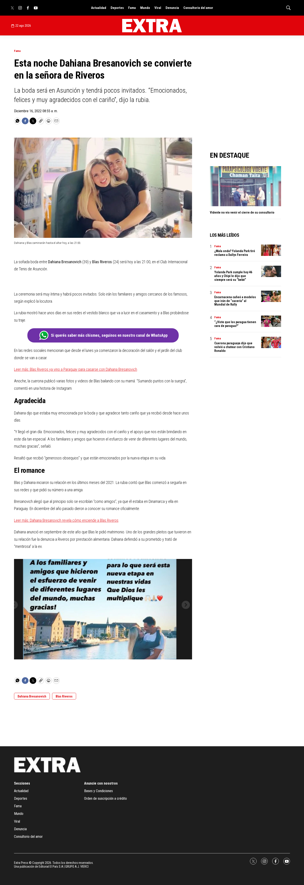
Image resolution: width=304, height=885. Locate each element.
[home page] (152, 25)
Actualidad (98, 8)
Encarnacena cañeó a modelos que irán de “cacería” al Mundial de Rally (235, 300)
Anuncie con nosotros (101, 783)
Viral (157, 8)
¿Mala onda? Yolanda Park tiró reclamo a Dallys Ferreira (234, 253)
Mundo (145, 8)
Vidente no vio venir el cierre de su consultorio (242, 212)
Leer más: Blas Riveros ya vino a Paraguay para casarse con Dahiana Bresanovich (75, 369)
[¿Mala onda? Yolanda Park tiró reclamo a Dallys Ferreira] (271, 250)
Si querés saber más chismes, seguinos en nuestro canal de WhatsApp (109, 335)
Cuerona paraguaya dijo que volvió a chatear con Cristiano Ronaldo (234, 347)
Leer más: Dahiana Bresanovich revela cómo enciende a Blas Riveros (66, 520)
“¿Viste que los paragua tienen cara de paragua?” (235, 324)
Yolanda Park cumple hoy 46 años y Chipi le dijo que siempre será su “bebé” (233, 275)
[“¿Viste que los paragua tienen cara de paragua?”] (271, 321)
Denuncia (172, 8)
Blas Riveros (64, 696)
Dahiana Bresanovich (32, 696)
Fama (132, 8)
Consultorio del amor (198, 8)
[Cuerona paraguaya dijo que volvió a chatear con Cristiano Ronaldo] (271, 342)
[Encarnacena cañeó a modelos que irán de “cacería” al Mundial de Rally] (271, 296)
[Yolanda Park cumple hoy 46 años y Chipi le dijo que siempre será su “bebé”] (271, 271)
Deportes (117, 8)
